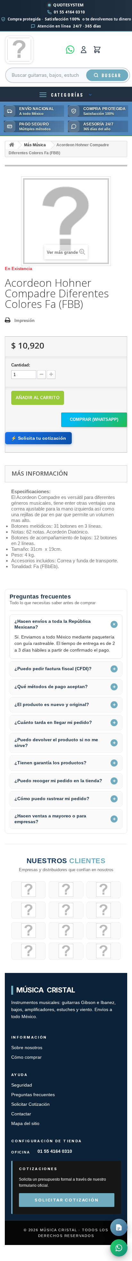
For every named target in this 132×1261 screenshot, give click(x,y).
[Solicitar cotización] (119, 1227)
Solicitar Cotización (30, 1104)
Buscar (111, 75)
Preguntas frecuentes (33, 1094)
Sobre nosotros (26, 1047)
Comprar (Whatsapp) (94, 419)
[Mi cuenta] (83, 49)
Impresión (24, 320)
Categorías (67, 95)
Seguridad (21, 1085)
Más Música (35, 145)
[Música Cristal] (33, 50)
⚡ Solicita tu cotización (38, 438)
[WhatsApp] (70, 49)
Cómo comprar (26, 1057)
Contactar (21, 1114)
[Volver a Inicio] (11, 145)
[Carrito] (97, 49)
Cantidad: (20, 365)
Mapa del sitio (25, 1123)
